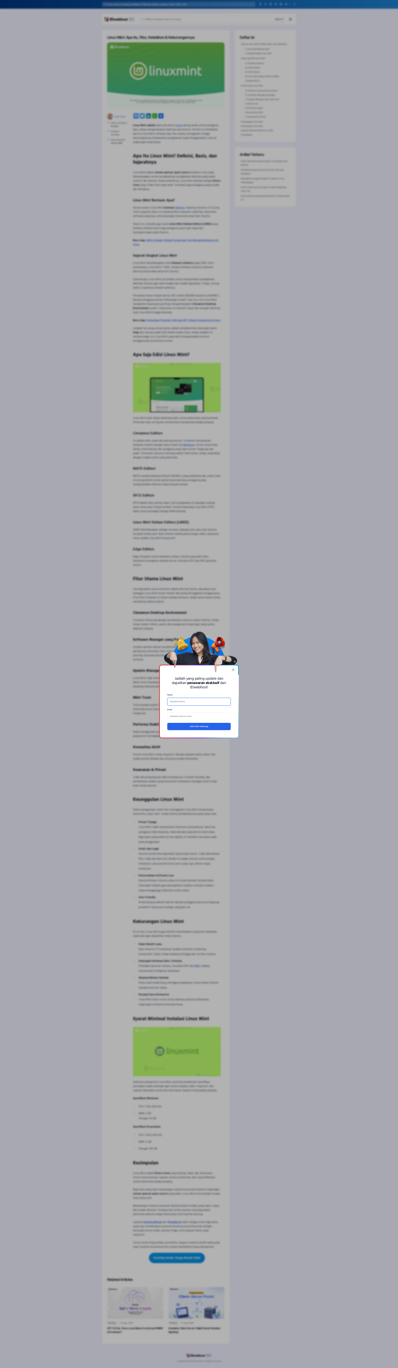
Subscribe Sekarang (199, 726)
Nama (170, 695)
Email (169, 709)
